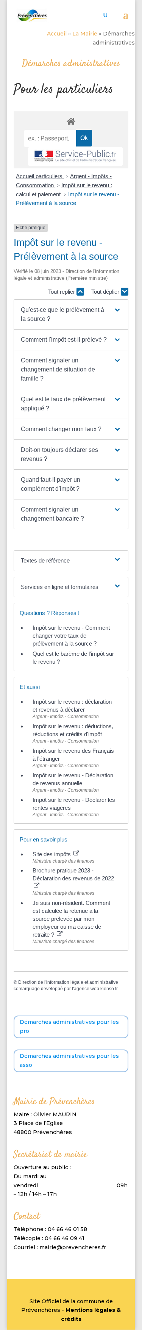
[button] (71, 314)
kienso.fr (109, 988)
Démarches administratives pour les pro (69, 1026)
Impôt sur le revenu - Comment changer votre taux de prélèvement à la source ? (71, 635)
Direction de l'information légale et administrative (68, 982)
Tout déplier (106, 291)
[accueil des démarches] (71, 121)
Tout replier (62, 291)
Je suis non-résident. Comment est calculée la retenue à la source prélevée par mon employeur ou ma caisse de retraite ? (71, 919)
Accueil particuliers (40, 176)
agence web (86, 988)
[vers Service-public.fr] (75, 156)
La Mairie (84, 33)
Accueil (57, 33)
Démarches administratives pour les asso (69, 1060)
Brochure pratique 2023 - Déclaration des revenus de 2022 (73, 874)
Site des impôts (52, 854)
